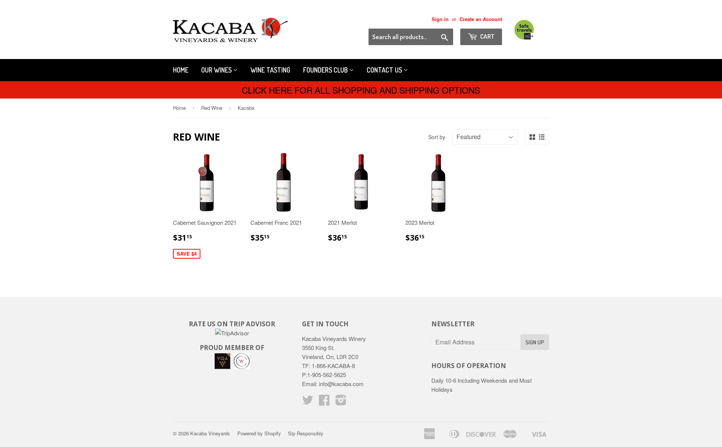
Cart (486, 36)
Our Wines (217, 70)
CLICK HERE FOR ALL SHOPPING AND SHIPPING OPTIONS (361, 90)
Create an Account (481, 19)
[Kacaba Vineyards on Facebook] (324, 402)
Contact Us (385, 70)
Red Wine (211, 107)
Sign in (440, 19)
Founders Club (326, 70)
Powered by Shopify (259, 433)
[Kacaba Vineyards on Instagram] (341, 402)
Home (180, 70)
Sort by (436, 137)
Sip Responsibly (305, 433)
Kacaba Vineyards (210, 433)
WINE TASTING (270, 70)
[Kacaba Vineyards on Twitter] (307, 402)
